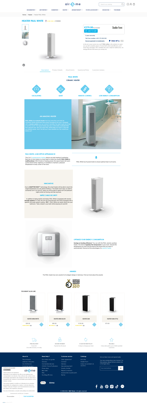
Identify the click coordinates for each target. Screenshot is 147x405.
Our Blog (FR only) (47, 375)
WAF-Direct (72, 391)
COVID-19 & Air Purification (50, 366)
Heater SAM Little (112, 319)
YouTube (101, 386)
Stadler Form (84, 361)
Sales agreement (66, 359)
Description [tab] (45, 70)
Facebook (96, 386)
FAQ (43, 372)
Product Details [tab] (57, 70)
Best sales (45, 370)
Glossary (44, 361)
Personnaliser (10, 396)
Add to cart (92, 31)
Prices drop (45, 368)
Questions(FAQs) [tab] (83, 70)
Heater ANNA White (33, 319)
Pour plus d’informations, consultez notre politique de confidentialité (19, 390)
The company (26, 359)
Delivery (63, 364)
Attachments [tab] (70, 70)
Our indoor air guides (48, 359)
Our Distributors (27, 364)
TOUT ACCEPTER (28, 396)
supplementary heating (39, 157)
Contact (63, 361)
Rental (63, 375)
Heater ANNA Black (60, 319)
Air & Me (83, 359)
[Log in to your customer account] (131, 4)
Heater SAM (86, 319)
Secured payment (66, 366)
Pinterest (106, 386)
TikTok (117, 386)
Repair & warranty (66, 370)
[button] (7, 402)
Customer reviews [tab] (98, 70)
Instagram (111, 386)
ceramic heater (106, 248)
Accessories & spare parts (69, 372)
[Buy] (41, 325)
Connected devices (48, 364)
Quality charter (65, 368)
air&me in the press (28, 361)
